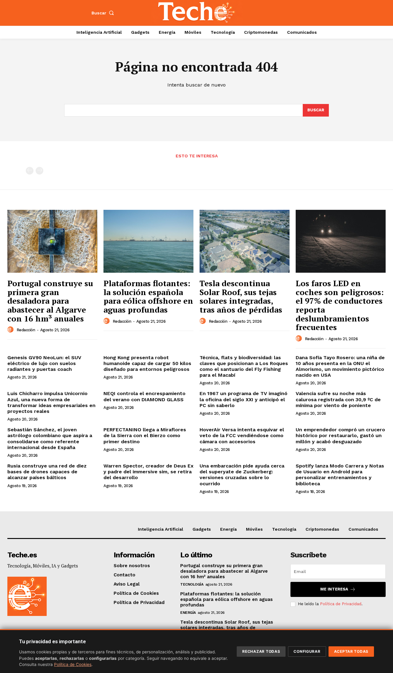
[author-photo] (11, 329)
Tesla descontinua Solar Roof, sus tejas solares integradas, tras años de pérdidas (241, 296)
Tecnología (191, 584)
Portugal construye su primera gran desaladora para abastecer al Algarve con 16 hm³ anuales (50, 300)
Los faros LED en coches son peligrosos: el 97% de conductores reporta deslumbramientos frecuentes (340, 305)
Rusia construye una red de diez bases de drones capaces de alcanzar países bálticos (47, 471)
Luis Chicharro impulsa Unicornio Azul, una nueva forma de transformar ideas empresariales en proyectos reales (51, 402)
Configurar (307, 651)
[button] (104, 12)
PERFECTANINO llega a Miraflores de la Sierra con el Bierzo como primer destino (144, 435)
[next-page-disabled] (39, 171)
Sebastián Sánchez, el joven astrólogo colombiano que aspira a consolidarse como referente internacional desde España (49, 438)
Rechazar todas (261, 651)
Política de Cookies (72, 664)
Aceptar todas (351, 651)
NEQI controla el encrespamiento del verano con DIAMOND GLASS (144, 396)
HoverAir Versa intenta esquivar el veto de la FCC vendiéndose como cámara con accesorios (242, 435)
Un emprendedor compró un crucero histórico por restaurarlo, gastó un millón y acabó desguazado (340, 435)
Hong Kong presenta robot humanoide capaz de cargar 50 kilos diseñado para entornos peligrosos (147, 363)
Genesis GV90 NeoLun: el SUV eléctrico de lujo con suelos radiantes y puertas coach (44, 363)
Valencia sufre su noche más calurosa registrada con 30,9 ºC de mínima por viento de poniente (338, 399)
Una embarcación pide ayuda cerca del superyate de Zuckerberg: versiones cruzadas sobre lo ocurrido (242, 474)
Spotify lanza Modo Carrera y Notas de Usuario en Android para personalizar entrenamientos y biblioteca (340, 474)
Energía (188, 612)
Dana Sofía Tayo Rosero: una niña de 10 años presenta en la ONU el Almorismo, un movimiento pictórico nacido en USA (340, 366)
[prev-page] (29, 171)
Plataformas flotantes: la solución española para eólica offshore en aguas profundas (148, 296)
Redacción (26, 330)
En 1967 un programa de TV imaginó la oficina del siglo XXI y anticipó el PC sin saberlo (243, 399)
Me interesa (334, 589)
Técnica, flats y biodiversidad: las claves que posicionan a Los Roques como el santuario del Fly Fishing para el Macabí (244, 366)
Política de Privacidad (340, 604)
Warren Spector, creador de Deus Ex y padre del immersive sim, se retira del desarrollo (148, 471)
